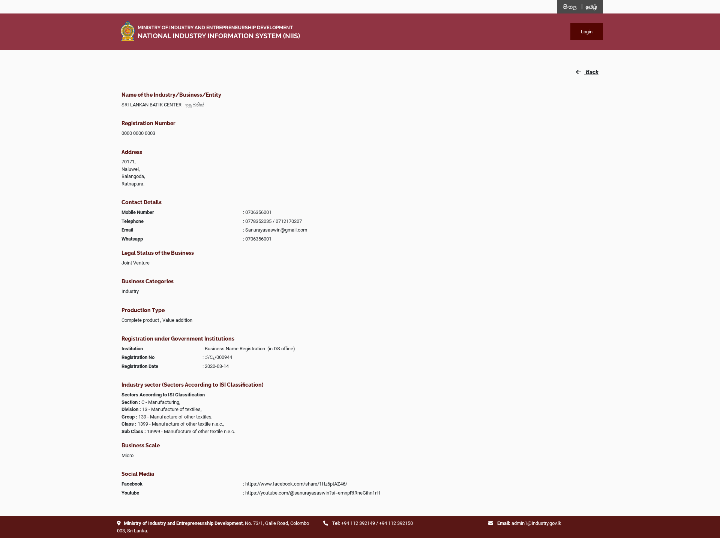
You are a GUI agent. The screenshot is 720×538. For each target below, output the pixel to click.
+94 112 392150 (396, 523)
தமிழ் (591, 7)
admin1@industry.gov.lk (536, 523)
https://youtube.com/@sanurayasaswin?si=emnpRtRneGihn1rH (312, 493)
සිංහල (570, 7)
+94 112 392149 (358, 523)
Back (591, 72)
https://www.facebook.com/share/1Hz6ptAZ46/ (296, 484)
